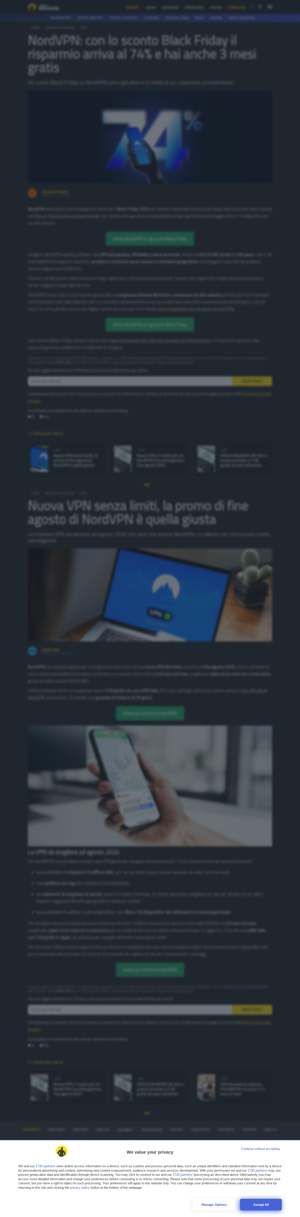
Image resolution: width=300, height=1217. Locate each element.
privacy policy (80, 1187)
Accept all (261, 1204)
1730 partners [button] (45, 1166)
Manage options (214, 1204)
